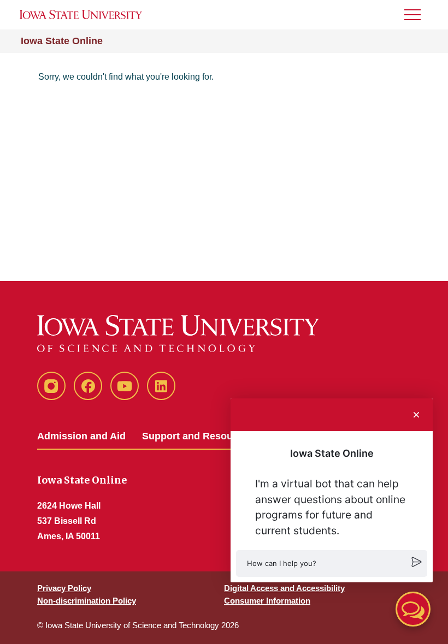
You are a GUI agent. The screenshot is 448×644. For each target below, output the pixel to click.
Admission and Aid (81, 436)
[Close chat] (416, 414)
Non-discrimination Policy (86, 600)
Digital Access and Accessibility (284, 588)
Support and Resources (197, 436)
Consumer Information (267, 600)
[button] (331, 563)
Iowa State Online (62, 40)
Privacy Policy (64, 588)
